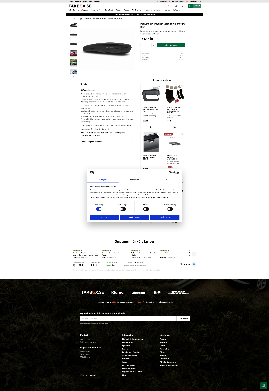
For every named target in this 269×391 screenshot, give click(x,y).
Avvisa (104, 217)
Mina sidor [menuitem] (125, 359)
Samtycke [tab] (103, 180)
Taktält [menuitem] (162, 346)
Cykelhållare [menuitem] (164, 349)
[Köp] (171, 45)
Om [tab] (166, 180)
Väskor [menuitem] (118, 10)
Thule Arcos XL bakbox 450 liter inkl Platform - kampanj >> (135, 14)
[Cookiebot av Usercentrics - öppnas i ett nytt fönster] (170, 172)
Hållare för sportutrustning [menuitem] (169, 365)
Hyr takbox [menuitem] (176, 10)
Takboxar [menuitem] (163, 339)
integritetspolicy (105, 323)
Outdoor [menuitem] (126, 10)
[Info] (151, 127)
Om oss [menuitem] (124, 362)
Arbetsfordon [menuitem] (136, 10)
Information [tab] (134, 180)
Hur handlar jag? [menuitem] (128, 342)
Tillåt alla (165, 217)
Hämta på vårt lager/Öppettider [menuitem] (133, 339)
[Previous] (74, 19)
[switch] (123, 209)
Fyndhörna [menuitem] (166, 10)
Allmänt (84, 84)
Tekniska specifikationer (91, 141)
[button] (182, 5)
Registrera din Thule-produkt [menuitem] (132, 372)
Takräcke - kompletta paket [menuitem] (78, 10)
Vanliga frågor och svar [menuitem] (130, 356)
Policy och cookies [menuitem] (128, 365)
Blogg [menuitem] (124, 375)
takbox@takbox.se (90, 342)
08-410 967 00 (90, 339)
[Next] (74, 77)
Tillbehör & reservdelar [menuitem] (152, 10)
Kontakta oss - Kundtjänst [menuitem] (131, 352)
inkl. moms (92, 375)
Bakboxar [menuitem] (163, 342)
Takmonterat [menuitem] (95, 10)
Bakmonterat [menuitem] (108, 10)
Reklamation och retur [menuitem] (129, 369)
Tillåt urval (134, 217)
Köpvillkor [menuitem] (125, 349)
